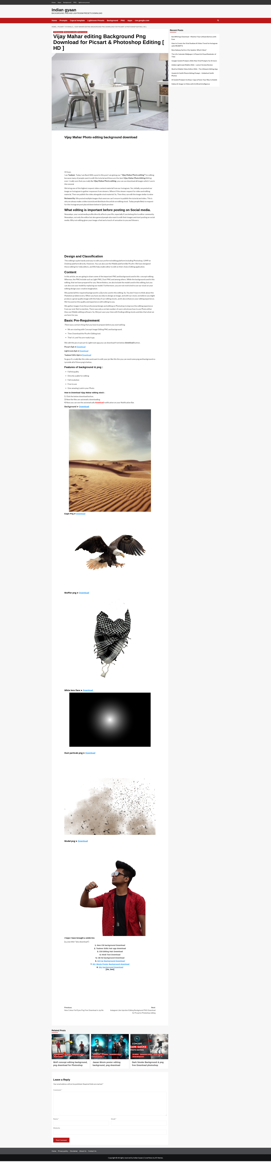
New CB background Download (111, 945)
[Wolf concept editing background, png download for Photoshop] (70, 1046)
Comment (57, 1090)
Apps (59, 2)
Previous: (84, 1009)
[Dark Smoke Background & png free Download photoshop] (149, 1046)
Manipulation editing (70, 32)
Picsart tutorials (82, 32)
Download (81, 347)
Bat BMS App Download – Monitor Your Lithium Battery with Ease (193, 38)
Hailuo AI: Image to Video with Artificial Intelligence (190, 84)
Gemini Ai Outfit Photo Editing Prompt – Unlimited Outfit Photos (192, 74)
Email (113, 1119)
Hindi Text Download (111, 955)
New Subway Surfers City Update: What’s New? (188, 50)
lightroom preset (84, 2)
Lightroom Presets (95, 20)
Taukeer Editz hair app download (111, 948)
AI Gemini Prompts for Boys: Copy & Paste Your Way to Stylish (194, 80)
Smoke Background (138, 1056)
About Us (82, 1151)
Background (67, 2)
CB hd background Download (111, 958)
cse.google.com (142, 20)
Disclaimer (74, 1151)
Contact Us (92, 1151)
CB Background (58, 32)
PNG (75, 2)
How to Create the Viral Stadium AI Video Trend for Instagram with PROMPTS (194, 44)
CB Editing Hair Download (111, 951)
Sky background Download (111, 967)
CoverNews (148, 1158)
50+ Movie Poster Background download (111, 964)
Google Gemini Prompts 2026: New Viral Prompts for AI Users (194, 61)
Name (56, 1119)
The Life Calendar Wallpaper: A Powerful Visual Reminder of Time (193, 55)
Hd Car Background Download (111, 961)
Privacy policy (63, 1151)
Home (54, 2)
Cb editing (67, 1054)
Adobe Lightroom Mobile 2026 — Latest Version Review (192, 65)
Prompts (63, 20)
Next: (133, 1010)
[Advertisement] (110, 155)
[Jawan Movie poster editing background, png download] (110, 1046)
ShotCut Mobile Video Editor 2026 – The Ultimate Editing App (194, 69)
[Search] (218, 20)
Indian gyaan (64, 10)
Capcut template (77, 20)
